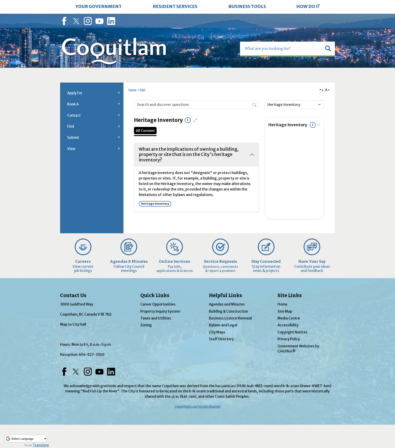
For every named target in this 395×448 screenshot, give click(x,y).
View (71, 149)
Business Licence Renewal (230, 318)
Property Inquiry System (160, 311)
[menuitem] (98, 7)
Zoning (146, 325)
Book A (73, 104)
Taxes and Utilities (155, 318)
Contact (74, 115)
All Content (145, 130)
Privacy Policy (289, 339)
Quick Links (154, 295)
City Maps (217, 332)
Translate (41, 445)
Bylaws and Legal (223, 325)
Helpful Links (225, 295)
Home (132, 89)
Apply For (74, 93)
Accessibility (288, 325)
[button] (328, 48)
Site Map (285, 311)
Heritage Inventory (290, 124)
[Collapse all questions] (195, 120)
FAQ (142, 89)
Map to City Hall (73, 324)
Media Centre (289, 318)
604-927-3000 (91, 354)
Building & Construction (228, 311)
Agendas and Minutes (227, 304)
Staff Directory (221, 339)
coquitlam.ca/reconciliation (197, 406)
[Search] (254, 104)
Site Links (290, 295)
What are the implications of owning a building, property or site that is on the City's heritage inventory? (188, 154)
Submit (73, 137)
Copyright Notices (292, 332)
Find (70, 126)
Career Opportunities (158, 304)
